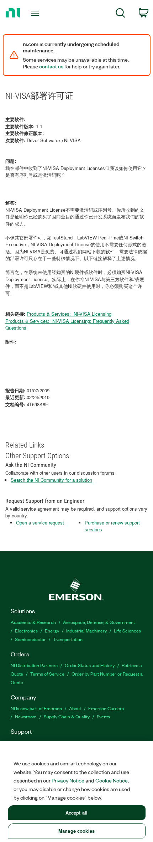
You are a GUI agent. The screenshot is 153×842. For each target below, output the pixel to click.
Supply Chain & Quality (67, 716)
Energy (52, 630)
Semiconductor (30, 639)
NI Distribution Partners (34, 665)
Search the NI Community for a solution (51, 479)
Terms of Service (47, 673)
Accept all (76, 812)
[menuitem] (120, 14)
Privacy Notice (68, 780)
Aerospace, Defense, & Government (99, 622)
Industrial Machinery (86, 630)
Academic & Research (33, 622)
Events (103, 716)
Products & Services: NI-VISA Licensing (69, 313)
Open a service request (40, 522)
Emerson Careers (106, 708)
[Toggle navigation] (37, 13)
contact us (51, 66)
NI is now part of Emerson (36, 708)
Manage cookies (76, 830)
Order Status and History (90, 665)
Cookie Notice (111, 780)
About (75, 708)
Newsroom (26, 716)
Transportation (68, 639)
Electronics (26, 630)
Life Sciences (127, 630)
